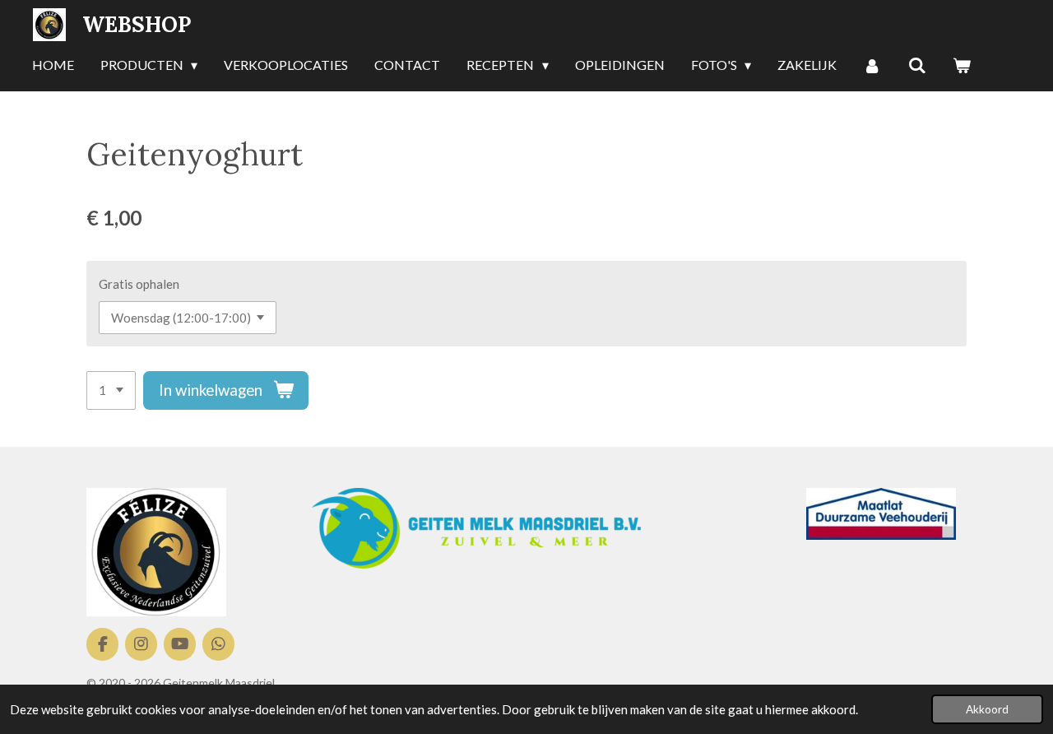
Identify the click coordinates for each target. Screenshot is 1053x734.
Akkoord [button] (987, 709)
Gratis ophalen (139, 283)
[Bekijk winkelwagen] (962, 65)
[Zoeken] (917, 65)
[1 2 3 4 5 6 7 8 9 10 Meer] (111, 390)
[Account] (872, 65)
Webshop (136, 24)
